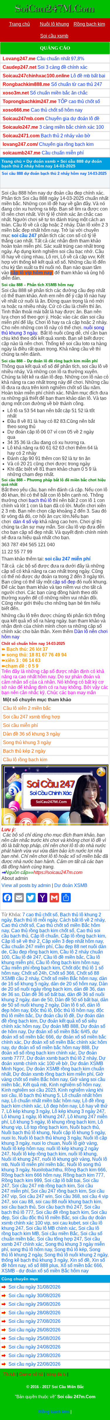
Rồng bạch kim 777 (83, 1175)
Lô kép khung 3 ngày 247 (78, 1111)
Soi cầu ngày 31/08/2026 (34, 1286)
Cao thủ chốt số (17, 925)
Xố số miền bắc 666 (81, 1265)
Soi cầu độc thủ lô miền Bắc (41, 1217)
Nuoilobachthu (47, 1169)
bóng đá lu (56, 1374)
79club (9, 1374)
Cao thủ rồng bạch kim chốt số (42, 930)
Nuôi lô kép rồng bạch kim (39, 1153)
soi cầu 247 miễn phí (67, 558)
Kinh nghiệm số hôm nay (74, 1084)
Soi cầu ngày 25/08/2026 (34, 1338)
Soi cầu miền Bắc (59, 1233)
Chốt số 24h (34, 973)
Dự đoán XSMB (70, 885)
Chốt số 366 (61, 973)
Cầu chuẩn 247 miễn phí (27, 946)
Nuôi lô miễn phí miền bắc (37, 1164)
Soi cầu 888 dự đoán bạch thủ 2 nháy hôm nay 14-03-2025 (54, 173)
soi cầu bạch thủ (18, 1206)
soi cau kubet (66, 1222)
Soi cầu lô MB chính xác (51, 1228)
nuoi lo (8, 1137)
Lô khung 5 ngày (27, 1121)
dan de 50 (42, 999)
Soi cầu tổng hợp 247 (59, 1238)
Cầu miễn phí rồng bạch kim (30, 967)
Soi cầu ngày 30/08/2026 (34, 1295)
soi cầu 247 (24, 235)
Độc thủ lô (41, 1010)
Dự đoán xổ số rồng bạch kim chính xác (50, 1050)
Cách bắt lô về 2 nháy (82, 919)
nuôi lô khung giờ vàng (66, 1159)
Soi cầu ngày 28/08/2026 (34, 1312)
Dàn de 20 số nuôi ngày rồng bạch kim (54, 986)
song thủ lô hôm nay (31, 1249)
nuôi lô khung (82, 1153)
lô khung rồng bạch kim (71, 1121)
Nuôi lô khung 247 (20, 1159)
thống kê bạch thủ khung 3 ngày (34, 1260)
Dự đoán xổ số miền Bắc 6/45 (59, 1031)
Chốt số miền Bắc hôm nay (69, 978)
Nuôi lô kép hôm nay (22, 1148)
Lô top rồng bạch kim (45, 1127)
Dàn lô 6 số (73, 1004)
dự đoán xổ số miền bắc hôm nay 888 (50, 1047)
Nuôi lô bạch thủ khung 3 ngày (49, 1137)
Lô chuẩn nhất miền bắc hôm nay (45, 1100)
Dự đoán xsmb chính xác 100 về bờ (53, 1061)
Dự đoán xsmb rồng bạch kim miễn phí (53, 1074)
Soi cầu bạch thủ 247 (60, 1206)
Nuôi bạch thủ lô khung (25, 1132)
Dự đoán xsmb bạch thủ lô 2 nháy (62, 1058)
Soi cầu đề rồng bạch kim (62, 1212)
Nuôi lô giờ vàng (79, 1143)
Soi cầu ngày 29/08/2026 (34, 1304)
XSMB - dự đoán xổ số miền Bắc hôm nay (45, 1270)
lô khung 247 (51, 1116)
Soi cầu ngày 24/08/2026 (34, 1346)
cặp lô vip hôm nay (31, 272)
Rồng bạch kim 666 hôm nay (31, 1175)
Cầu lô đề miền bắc (63, 957)
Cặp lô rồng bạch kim (83, 935)
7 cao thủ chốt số (39, 914)
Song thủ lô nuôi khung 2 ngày (75, 1254)
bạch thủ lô (40, 500)
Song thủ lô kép (70, 1249)
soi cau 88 (22, 1201)
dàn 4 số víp (25, 521)
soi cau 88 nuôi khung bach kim (68, 1201)
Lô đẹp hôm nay (60, 1105)
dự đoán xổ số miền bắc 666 (49, 1034)
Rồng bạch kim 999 (21, 1180)
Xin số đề (79, 1260)
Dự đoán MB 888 (60, 1026)
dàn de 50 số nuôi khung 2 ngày (54, 1002)
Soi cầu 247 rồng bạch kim (58, 1191)
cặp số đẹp (64, 581)
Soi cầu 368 (67, 1196)
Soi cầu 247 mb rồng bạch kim (43, 1185)
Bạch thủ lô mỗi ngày (35, 919)
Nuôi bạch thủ (84, 1127)
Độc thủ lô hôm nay (74, 1010)
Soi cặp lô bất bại (62, 1180)
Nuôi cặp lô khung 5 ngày (78, 1132)
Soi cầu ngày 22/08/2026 (34, 1364)
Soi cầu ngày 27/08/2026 (34, 1321)
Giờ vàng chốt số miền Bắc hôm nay (52, 1077)
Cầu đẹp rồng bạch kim (33, 951)
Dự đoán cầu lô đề (54, 1015)
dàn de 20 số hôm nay (74, 983)
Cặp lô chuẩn (44, 935)
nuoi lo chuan (46, 1143)
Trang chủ (11, 161)
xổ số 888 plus (43, 1265)
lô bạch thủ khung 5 (39, 1095)
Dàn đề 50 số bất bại (76, 999)
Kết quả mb (35, 1084)
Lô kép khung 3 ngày (28, 1111)
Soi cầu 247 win (36, 1196)
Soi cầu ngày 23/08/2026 (34, 1355)
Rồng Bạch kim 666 (85, 1169)
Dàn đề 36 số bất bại (43, 994)
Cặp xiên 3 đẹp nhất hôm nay (72, 941)
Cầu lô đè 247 (26, 957)
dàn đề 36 (84, 989)
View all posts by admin (26, 885)
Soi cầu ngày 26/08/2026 (34, 1329)
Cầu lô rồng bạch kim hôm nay (67, 962)
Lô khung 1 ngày (18, 1116)
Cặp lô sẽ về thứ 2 (20, 941)
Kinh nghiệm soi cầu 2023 (28, 1090)
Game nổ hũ (31, 1374)
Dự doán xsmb (41, 161)
